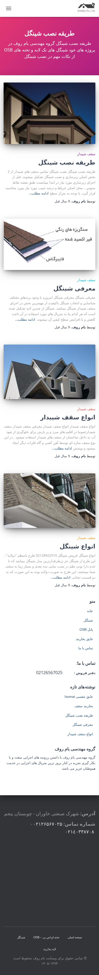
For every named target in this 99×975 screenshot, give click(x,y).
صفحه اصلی (75, 937)
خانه (90, 611)
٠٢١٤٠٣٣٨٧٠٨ (79, 831)
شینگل (88, 620)
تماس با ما (85, 648)
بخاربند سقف (83, 706)
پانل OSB (86, 629)
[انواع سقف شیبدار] (49, 372)
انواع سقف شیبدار (67, 417)
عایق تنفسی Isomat (79, 696)
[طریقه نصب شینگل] (49, 113)
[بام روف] (84, 8)
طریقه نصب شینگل (66, 162)
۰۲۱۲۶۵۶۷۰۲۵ (47, 824)
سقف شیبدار (86, 154)
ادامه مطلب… (39, 193)
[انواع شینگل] (49, 500)
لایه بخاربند (49, 949)
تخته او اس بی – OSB (46, 937)
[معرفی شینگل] (49, 244)
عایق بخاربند (84, 639)
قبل (62, 201)
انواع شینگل (77, 546)
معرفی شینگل (74, 288)
